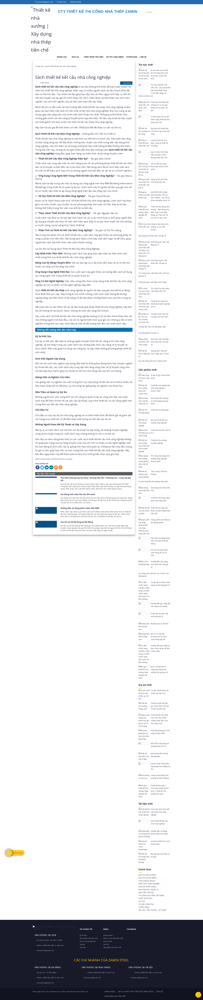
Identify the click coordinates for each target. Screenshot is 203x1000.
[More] (60, 467)
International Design (147, 881)
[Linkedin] (47, 467)
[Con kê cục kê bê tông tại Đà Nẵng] (46, 524)
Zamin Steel (108, 935)
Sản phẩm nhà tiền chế (89, 938)
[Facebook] (37, 467)
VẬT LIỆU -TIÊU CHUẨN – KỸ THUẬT (152, 910)
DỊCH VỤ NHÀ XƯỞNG (147, 875)
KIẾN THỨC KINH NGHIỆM (149, 884)
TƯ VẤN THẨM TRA (146, 904)
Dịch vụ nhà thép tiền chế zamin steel (136, 991)
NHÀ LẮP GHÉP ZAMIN (147, 887)
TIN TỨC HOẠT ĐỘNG (115, 57)
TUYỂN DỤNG (131, 57)
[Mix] (56, 467)
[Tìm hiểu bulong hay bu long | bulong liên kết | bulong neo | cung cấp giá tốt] (46, 477)
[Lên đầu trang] (198, 995)
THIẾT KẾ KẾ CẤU (145, 898)
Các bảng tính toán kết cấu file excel (78, 494)
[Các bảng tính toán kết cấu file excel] (46, 493)
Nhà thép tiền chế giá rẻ (148, 889)
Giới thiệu (83, 935)
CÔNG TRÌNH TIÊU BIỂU (93, 57)
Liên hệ (83, 947)
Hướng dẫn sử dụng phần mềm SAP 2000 (80, 508)
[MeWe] (51, 467)
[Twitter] (42, 467)
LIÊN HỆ (143, 57)
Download (127, 83)
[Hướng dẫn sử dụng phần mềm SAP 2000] (46, 510)
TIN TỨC (142, 901)
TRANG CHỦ (62, 57)
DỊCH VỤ (75, 57)
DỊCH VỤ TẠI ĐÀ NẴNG (147, 878)
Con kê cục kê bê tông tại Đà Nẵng (77, 522)
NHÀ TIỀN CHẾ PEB (146, 892)
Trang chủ (39, 66)
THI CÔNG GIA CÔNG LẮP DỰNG (151, 895)
